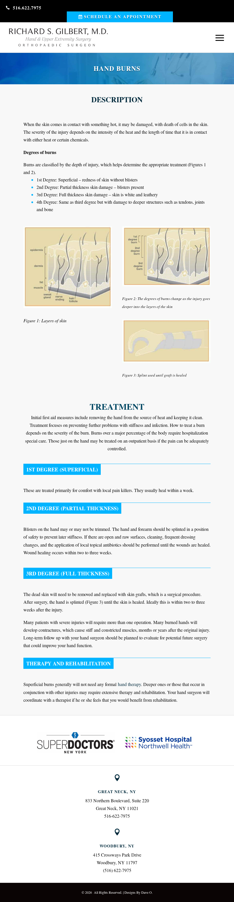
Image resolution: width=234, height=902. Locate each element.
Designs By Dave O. (138, 892)
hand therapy (129, 684)
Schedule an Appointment (123, 16)
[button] (31, 743)
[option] (76, 742)
